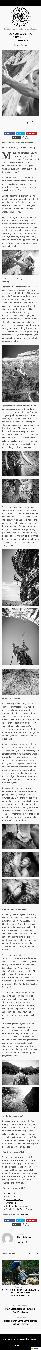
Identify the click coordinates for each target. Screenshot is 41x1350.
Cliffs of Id (11, 1206)
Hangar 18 (10, 1193)
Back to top (18, 1345)
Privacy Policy (32, 1339)
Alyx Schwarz (22, 45)
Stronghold (11, 1203)
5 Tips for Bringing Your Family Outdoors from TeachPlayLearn (20, 1292)
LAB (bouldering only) (15, 1199)
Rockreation (11, 1196)
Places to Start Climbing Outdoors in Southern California (20, 1320)
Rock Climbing (9, 29)
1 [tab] (23, 121)
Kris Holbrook (22, 1214)
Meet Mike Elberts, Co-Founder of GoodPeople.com (20, 1308)
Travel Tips (20, 29)
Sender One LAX (13, 1209)
